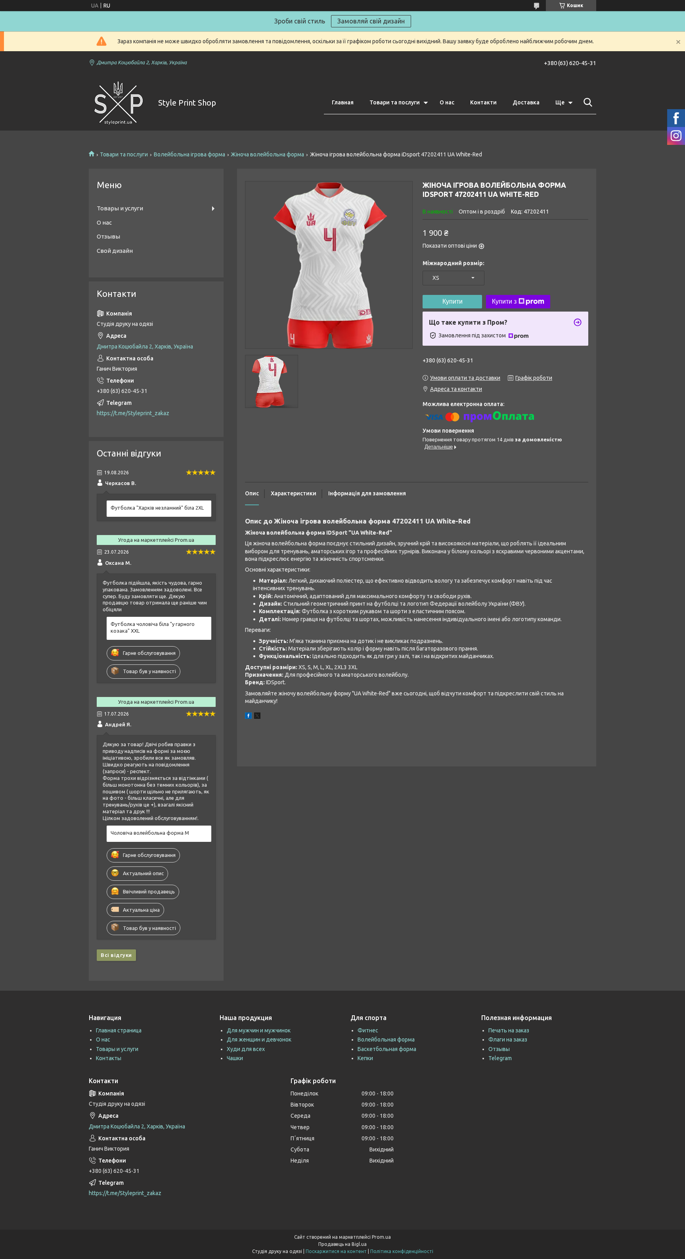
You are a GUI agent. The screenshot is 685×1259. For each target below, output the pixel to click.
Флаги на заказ (507, 1039)
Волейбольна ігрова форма (189, 154)
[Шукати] (586, 102)
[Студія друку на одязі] (118, 103)
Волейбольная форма (386, 1039)
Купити (452, 301)
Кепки (365, 1058)
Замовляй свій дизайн (371, 21)
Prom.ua (381, 1237)
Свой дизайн (115, 250)
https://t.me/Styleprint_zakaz (133, 413)
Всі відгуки (116, 955)
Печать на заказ (508, 1030)
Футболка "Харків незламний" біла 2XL (157, 507)
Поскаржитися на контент (336, 1251)
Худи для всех (246, 1049)
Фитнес (368, 1030)
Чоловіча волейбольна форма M (150, 832)
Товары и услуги (120, 208)
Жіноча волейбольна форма (267, 154)
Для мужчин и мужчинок (259, 1030)
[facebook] (248, 717)
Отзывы (108, 236)
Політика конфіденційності (401, 1251)
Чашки (235, 1058)
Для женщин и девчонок (259, 1039)
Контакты (108, 1058)
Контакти (483, 102)
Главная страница (119, 1030)
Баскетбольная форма (387, 1049)
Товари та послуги (394, 102)
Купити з (504, 301)
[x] (257, 717)
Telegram (500, 1058)
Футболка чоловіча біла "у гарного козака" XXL (153, 627)
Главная (343, 102)
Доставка (526, 102)
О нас (447, 102)
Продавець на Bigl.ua (342, 1244)
